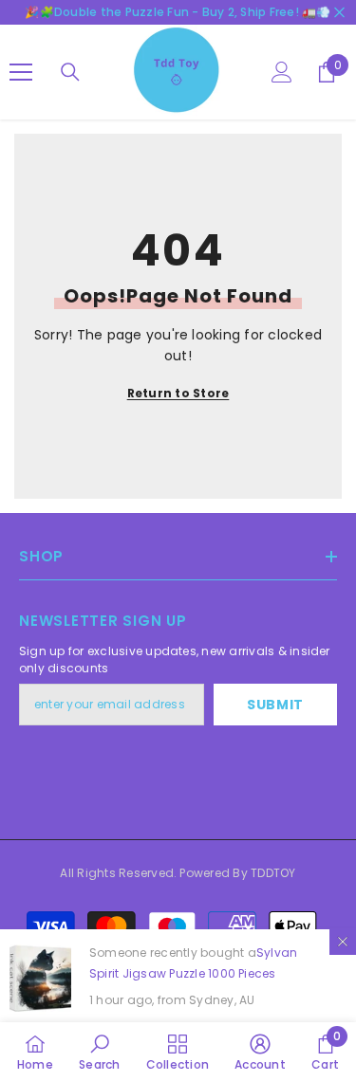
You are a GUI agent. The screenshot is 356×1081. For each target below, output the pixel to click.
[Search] (70, 72)
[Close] (342, 941)
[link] (99, 1051)
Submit (275, 704)
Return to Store (178, 393)
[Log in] (282, 72)
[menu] (20, 72)
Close (339, 13)
